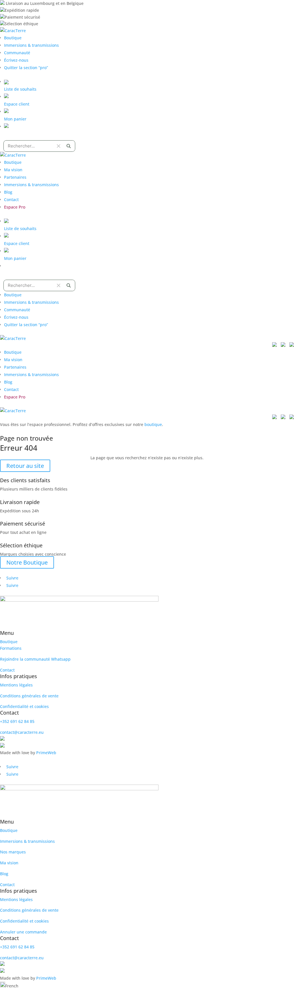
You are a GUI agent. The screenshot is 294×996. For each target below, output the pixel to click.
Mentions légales (16, 685)
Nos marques (13, 852)
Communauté (17, 52)
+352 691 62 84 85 (17, 721)
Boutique (13, 37)
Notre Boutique (27, 562)
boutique (153, 424)
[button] (147, 985)
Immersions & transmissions (31, 45)
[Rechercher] (68, 146)
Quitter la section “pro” (26, 67)
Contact (11, 199)
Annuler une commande (23, 932)
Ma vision (13, 169)
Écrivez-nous (16, 60)
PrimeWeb (46, 752)
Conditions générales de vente (29, 696)
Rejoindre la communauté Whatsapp (35, 659)
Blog (8, 192)
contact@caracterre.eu (22, 732)
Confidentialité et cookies (24, 706)
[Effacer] (58, 146)
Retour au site (25, 466)
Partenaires (15, 177)
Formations (11, 648)
